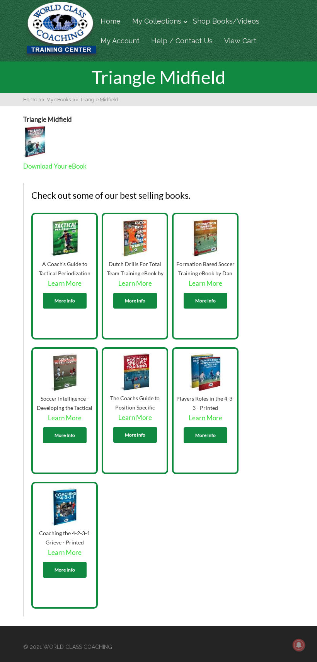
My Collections (156, 21)
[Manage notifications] (299, 645)
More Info (65, 301)
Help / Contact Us (182, 41)
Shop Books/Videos (226, 21)
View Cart (240, 41)
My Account (120, 41)
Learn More (65, 283)
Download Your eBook (55, 166)
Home (111, 21)
